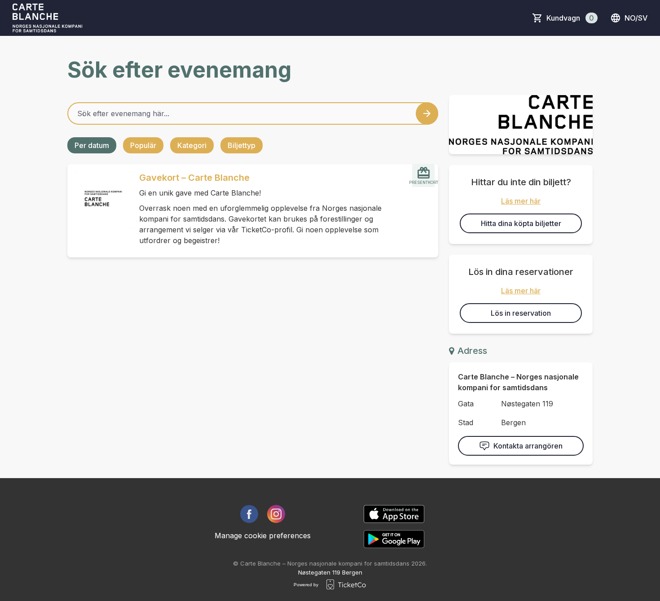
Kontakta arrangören (528, 445)
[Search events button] (427, 113)
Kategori (192, 145)
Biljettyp (241, 145)
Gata (466, 403)
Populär (143, 145)
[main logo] (47, 18)
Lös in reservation (521, 313)
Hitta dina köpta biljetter (521, 223)
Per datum (92, 145)
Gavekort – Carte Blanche (194, 177)
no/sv (636, 17)
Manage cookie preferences (263, 535)
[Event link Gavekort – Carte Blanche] (99, 200)
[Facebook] (249, 514)
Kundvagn (570, 17)
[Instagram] (276, 514)
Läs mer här (521, 200)
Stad (465, 422)
